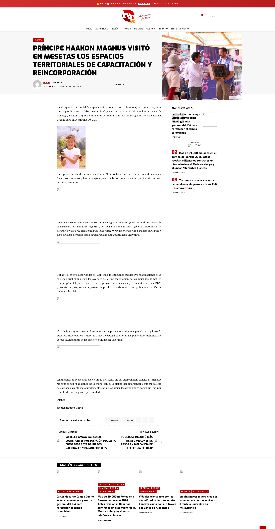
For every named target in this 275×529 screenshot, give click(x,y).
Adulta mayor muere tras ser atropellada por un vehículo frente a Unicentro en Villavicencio (198, 502)
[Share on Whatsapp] (136, 84)
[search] (208, 16)
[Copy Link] (145, 84)
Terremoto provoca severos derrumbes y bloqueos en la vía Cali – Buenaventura (194, 184)
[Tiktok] (75, 16)
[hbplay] (137, 16)
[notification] (205, 16)
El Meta (39, 40)
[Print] (150, 84)
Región (114, 488)
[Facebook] (62, 16)
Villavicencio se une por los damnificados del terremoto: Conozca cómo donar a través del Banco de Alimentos (157, 502)
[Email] (141, 84)
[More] (154, 84)
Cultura (119, 484)
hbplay (46, 82)
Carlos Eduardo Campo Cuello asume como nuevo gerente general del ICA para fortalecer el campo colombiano (75, 504)
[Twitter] (66, 16)
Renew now (144, 3)
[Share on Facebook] (127, 84)
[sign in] (58, 16)
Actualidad (64, 491)
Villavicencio (106, 491)
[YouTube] (69, 16)
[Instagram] (72, 16)
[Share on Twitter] (132, 84)
